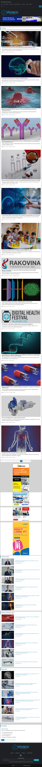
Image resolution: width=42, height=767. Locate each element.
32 (25, 461)
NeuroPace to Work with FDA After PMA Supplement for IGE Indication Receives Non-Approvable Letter (26, 709)
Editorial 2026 (6, 4)
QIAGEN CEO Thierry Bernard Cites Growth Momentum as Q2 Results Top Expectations (26, 561)
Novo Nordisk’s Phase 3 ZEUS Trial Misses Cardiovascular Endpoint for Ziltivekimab (26, 625)
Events (27, 4)
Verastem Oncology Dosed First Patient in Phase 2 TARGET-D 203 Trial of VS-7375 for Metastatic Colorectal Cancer (27, 700)
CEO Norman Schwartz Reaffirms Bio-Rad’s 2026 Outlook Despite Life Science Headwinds (27, 579)
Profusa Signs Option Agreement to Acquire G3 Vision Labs (26, 661)
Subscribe (23, 4)
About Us (12, 752)
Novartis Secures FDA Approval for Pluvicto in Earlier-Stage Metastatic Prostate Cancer (26, 643)
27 (14, 461)
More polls (14, 739)
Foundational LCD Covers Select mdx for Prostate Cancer (14, 452)
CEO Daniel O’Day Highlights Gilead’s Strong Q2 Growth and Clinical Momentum (26, 587)
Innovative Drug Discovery (7, 734)
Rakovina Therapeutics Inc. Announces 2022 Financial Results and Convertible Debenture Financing (19, 271)
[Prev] (3, 461)
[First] (1, 461)
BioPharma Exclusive (17, 4)
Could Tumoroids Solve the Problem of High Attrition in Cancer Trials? (17, 301)
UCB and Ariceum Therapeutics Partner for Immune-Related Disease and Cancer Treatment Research (19, 110)
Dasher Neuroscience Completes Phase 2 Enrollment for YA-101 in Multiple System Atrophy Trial (27, 674)
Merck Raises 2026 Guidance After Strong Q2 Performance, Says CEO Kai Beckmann (27, 570)
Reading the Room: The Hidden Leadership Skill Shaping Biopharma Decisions (25, 605)
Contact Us (23, 752)
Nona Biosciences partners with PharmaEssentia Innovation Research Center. (19, 47)
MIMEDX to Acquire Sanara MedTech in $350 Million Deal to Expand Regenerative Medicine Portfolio (26, 693)
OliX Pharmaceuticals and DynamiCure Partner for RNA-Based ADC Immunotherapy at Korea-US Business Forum (20, 141)
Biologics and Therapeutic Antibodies (9, 737)
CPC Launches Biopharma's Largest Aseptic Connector (13, 417)
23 (5, 461)
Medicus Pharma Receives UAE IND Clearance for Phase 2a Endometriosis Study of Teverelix (26, 652)
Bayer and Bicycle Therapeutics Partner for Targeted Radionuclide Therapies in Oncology (21, 180)
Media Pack (11, 4)
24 (7, 461)
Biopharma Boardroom (18, 765)
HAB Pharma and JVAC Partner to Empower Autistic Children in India (17, 250)
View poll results (8, 739)
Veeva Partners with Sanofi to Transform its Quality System (15, 78)
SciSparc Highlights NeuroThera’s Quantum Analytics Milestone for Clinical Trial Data (27, 634)
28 (16, 461)
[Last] (30, 461)
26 (12, 461)
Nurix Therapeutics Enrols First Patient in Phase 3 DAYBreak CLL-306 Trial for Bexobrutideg (27, 617)
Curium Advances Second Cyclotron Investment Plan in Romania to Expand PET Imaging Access (27, 718)
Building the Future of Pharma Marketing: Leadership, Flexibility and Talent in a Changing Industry (27, 596)
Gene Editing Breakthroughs (7, 732)
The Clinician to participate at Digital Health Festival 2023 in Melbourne (17, 324)
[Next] (28, 461)
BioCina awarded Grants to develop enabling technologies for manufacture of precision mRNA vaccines (21, 387)
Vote (3, 740)
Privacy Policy (29, 752)
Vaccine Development (6, 735)
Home (2, 4)
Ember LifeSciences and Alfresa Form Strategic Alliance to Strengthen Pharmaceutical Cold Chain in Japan (26, 684)
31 (23, 461)
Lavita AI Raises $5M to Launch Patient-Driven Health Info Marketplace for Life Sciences (21, 215)
